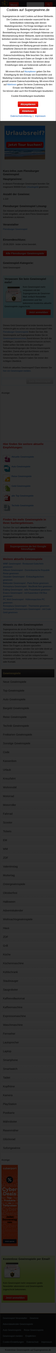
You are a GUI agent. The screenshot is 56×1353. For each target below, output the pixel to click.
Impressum (40, 116)
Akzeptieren (30, 71)
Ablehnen (11, 84)
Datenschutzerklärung (21, 116)
